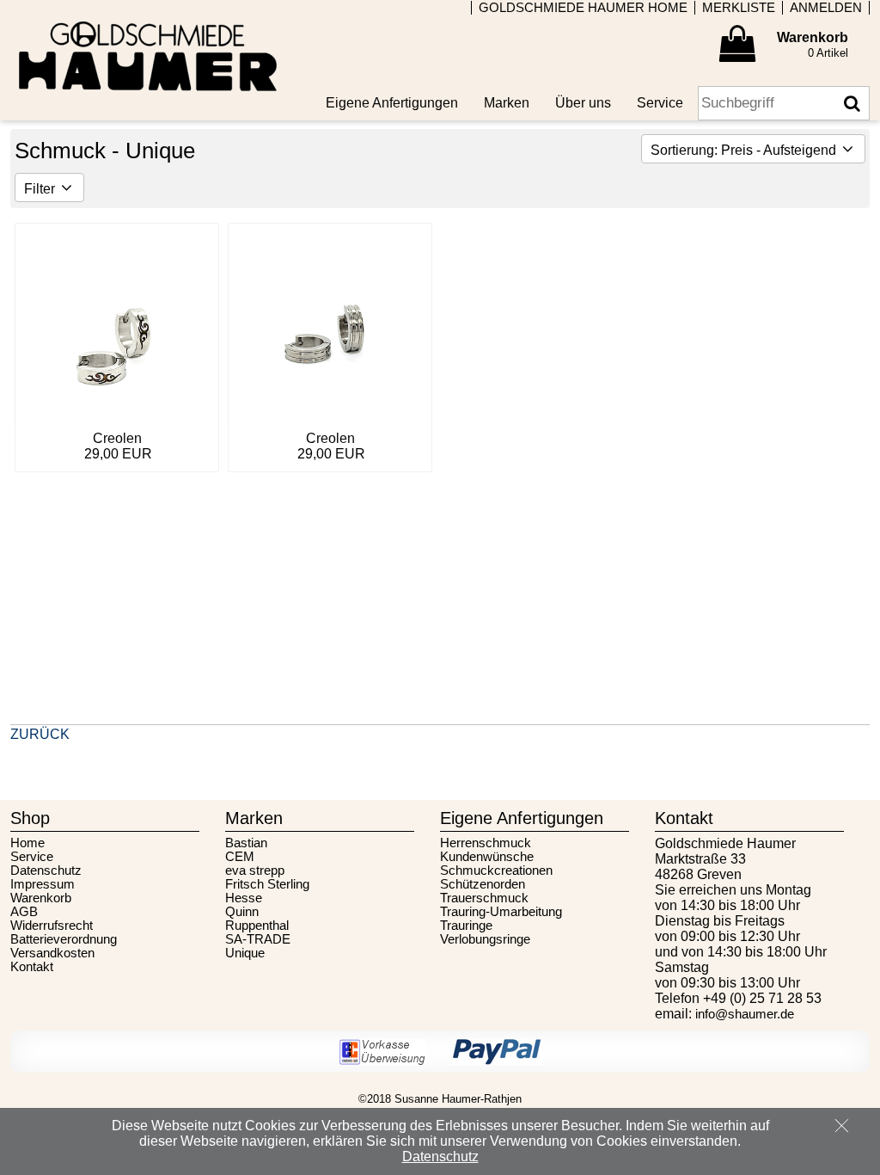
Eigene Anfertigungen (392, 102)
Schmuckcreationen (496, 870)
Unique (245, 953)
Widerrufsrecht (51, 925)
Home (27, 843)
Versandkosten (52, 953)
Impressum (42, 884)
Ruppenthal (257, 925)
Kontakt (31, 967)
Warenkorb (40, 898)
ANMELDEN (826, 8)
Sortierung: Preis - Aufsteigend (745, 150)
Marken (506, 102)
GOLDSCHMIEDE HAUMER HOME (583, 8)
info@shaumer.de (744, 1014)
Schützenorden (482, 884)
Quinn (242, 912)
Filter (41, 188)
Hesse (243, 898)
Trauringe (466, 925)
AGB (24, 912)
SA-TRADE (257, 939)
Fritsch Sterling (267, 884)
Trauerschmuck (484, 898)
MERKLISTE (738, 8)
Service (31, 857)
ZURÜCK (40, 734)
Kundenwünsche (487, 857)
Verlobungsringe (485, 939)
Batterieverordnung (63, 939)
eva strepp (254, 870)
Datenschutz (46, 870)
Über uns (583, 102)
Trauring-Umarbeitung (501, 912)
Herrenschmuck (485, 843)
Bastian (246, 843)
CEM (239, 857)
